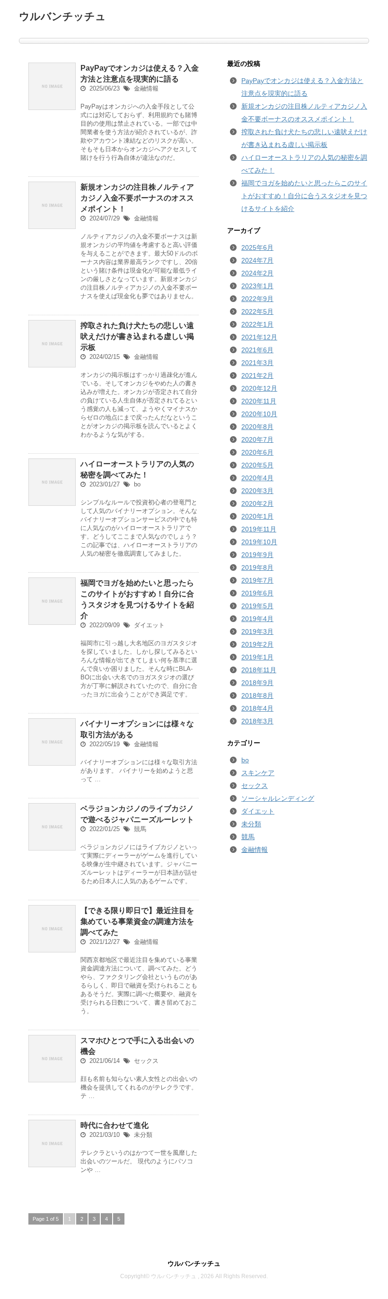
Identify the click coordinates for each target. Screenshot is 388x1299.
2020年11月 (258, 401)
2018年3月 (257, 721)
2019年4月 (257, 618)
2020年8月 (257, 426)
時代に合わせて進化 (114, 1125)
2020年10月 (259, 414)
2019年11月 (258, 529)
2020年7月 (257, 439)
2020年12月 (259, 388)
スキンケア (257, 773)
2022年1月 (257, 324)
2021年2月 (257, 375)
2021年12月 (259, 337)
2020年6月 (257, 452)
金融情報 (146, 88)
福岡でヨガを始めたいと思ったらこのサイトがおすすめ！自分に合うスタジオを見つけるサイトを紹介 (304, 195)
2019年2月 (257, 644)
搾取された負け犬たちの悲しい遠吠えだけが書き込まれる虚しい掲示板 (137, 336)
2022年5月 (257, 311)
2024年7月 (257, 260)
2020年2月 (257, 503)
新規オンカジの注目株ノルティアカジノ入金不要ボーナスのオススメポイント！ (137, 198)
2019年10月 (259, 542)
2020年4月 (257, 478)
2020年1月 (257, 516)
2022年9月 (257, 298)
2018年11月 (258, 670)
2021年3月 (257, 362)
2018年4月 (257, 708)
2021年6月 (257, 350)
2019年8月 (257, 567)
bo (137, 484)
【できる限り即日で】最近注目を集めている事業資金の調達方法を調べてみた (137, 921)
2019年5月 (257, 606)
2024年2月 (257, 273)
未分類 (143, 1134)
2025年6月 (257, 247)
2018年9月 (257, 682)
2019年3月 (257, 631)
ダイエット (149, 625)
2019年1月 (257, 657)
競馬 (140, 828)
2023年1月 (257, 286)
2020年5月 (257, 465)
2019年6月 (257, 593)
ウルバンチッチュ (62, 16)
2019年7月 (257, 580)
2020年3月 (257, 490)
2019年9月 (257, 554)
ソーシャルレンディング (277, 798)
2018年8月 (257, 695)
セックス (146, 1060)
